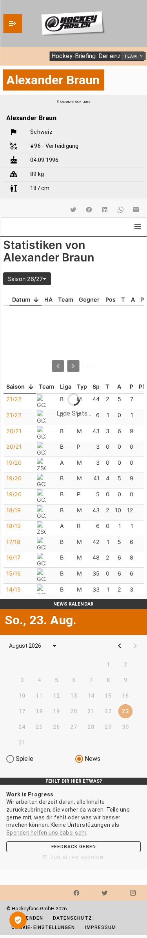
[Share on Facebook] (89, 209)
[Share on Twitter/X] (73, 209)
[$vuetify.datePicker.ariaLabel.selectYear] (54, 646)
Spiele (24, 758)
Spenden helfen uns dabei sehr (46, 833)
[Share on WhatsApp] (120, 209)
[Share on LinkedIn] (105, 209)
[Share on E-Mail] (136, 209)
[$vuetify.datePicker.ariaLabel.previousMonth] (120, 646)
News (93, 758)
